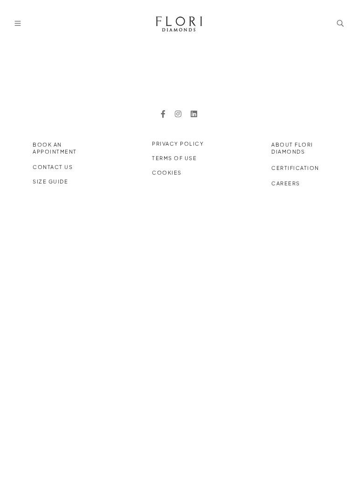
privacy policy (178, 144)
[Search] (340, 23)
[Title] (194, 114)
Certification (295, 168)
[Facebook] (163, 114)
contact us (53, 167)
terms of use (174, 158)
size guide (50, 181)
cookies (167, 172)
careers (285, 183)
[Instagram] (178, 114)
